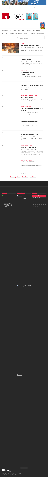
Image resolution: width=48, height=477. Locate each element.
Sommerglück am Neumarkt (29, 121)
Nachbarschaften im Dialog (29, 134)
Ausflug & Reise (19, 33)
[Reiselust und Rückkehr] (19, 418)
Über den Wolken (26, 59)
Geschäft (24, 30)
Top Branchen (32, 33)
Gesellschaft (39, 30)
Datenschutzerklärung (30, 7)
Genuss (18, 30)
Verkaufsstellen (6, 7)
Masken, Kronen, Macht (28, 147)
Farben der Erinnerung (28, 162)
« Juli (33, 210)
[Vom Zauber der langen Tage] (10, 48)
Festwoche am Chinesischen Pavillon (25, 197)
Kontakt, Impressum (21, 7)
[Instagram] (45, 470)
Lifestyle (12, 33)
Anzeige (22, 95)
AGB (37, 7)
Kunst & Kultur (5, 33)
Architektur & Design (6, 30)
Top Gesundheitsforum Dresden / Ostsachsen (11, 9)
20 (25, 176)
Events (14, 30)
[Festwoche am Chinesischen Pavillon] (19, 239)
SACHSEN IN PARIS (40, 33)
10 (22, 176)
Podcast (26, 33)
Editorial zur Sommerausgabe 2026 (32, 85)
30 (27, 176)
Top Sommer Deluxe (27, 97)
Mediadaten (24, 9)
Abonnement (12, 7)
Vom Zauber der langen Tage (30, 45)
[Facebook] (43, 470)
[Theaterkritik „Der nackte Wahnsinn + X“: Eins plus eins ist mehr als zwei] (9, 199)
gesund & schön (31, 30)
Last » (33, 176)
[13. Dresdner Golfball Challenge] (19, 329)
